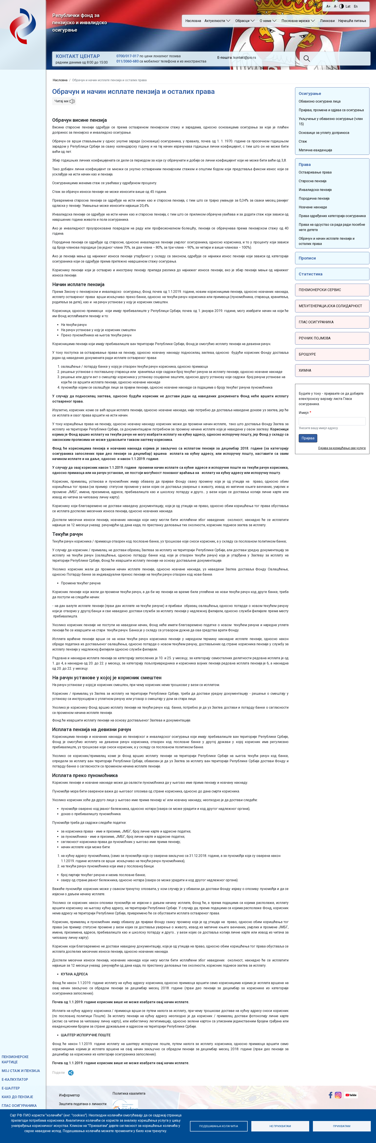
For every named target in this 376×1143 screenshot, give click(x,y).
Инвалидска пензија (315, 190)
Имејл (304, 413)
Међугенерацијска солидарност (330, 306)
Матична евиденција (315, 150)
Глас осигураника (19, 1106)
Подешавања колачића (218, 1126)
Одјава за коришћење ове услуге (342, 448)
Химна (305, 370)
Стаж (303, 141)
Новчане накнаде (313, 207)
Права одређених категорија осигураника (332, 216)
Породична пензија (314, 198)
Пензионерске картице (15, 1059)
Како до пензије (17, 1097)
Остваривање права (315, 172)
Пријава (308, 438)
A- (335, 6)
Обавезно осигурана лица (320, 101)
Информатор (69, 1095)
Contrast (341, 6)
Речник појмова (315, 338)
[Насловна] (23, 26)
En (356, 6)
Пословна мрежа (296, 21)
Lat (348, 6)
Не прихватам (280, 1126)
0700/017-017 (127, 56)
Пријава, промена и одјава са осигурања (331, 110)
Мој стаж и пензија (21, 1071)
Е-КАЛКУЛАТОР (15, 1079)
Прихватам (341, 1126)
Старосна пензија (312, 181)
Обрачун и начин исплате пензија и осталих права (326, 241)
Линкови (327, 21)
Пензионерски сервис (320, 290)
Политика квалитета (128, 1093)
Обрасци (242, 21)
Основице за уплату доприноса (324, 133)
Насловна (193, 21)
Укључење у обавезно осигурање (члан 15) (331, 121)
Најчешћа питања (352, 21)
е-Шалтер (11, 1088)
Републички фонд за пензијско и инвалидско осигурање (79, 22)
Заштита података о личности (82, 1104)
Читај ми (61, 101)
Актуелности (215, 21)
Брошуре (307, 354)
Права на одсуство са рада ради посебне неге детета (332, 227)
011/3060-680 (127, 61)
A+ (328, 6)
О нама (265, 21)
